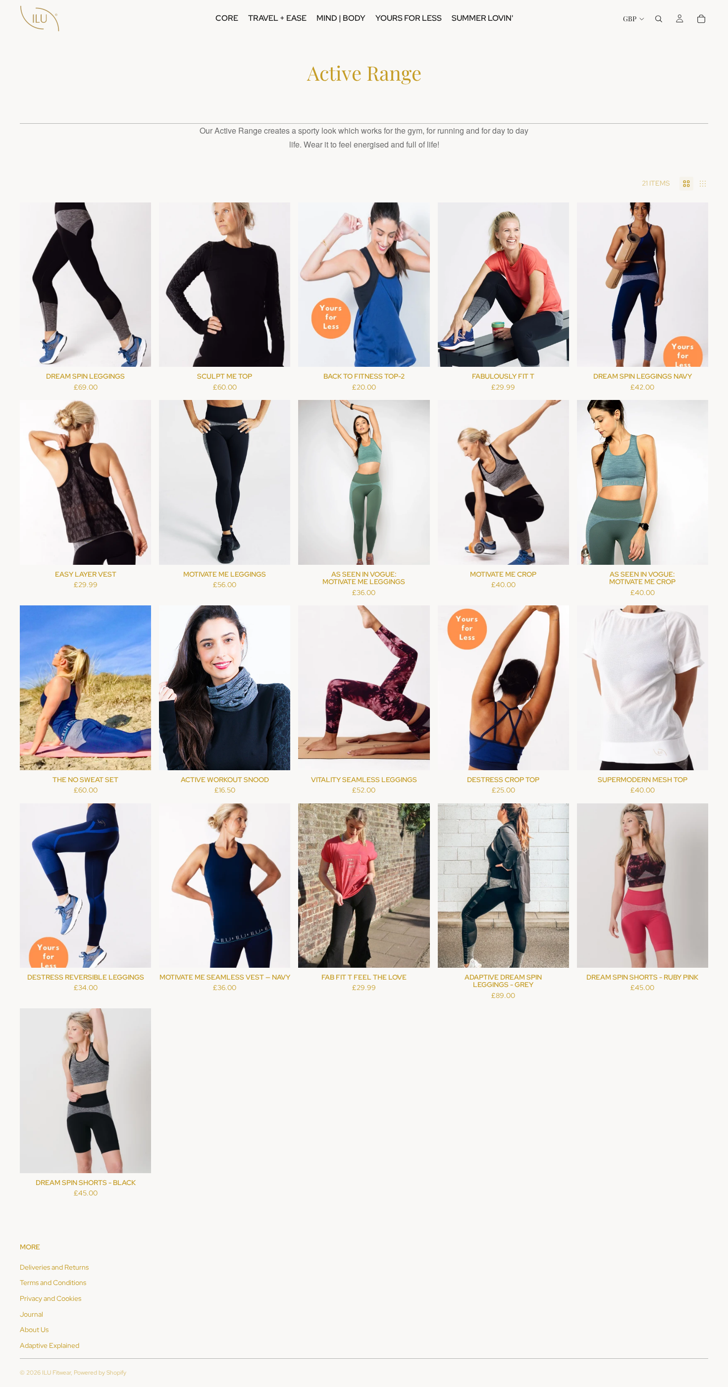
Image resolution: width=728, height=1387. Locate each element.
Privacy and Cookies (50, 1298)
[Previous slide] (35, 285)
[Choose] (136, 351)
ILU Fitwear (56, 1373)
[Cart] (701, 19)
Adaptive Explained (49, 1345)
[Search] (659, 19)
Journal (31, 1314)
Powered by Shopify (100, 1373)
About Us (34, 1329)
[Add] (275, 549)
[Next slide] (136, 285)
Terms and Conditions (53, 1282)
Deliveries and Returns (54, 1267)
